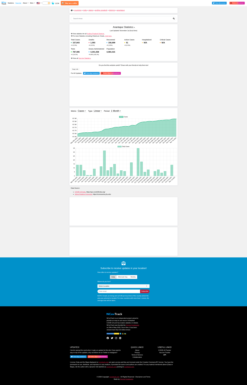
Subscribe (144, 291)
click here (108, 36)
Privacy (137, 352)
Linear (97, 111)
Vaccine (18, 3)
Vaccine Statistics (85, 58)
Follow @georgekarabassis (111, 73)
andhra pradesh (101, 10)
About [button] (25, 3)
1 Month (115, 111)
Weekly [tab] (133, 277)
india (85, 10)
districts (112, 10)
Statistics (11, 3)
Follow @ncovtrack (238, 3)
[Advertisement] (123, 92)
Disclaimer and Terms (142, 377)
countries (77, 10)
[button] (39, 3)
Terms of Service (137, 355)
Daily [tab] (113, 277)
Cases (81, 111)
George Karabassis (132, 325)
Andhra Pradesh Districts (95, 34)
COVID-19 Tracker (164, 350)
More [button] (32, 3)
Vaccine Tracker (164, 352)
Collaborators (137, 357)
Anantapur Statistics (123, 27)
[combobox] (123, 286)
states (90, 10)
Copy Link (75, 69)
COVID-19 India (80, 192)
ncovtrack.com (104, 362)
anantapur (121, 10)
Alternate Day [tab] (122, 277)
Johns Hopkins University (83, 194)
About (137, 350)
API (164, 355)
